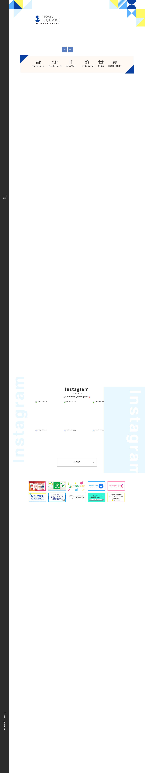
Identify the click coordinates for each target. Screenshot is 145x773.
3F (49, 339)
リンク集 (70, 588)
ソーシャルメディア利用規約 (69, 593)
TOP (5, 715)
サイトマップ (57, 588)
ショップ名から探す (104, 324)
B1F (49, 342)
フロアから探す (49, 323)
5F (96, 339)
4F (40, 339)
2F (58, 339)
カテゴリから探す (76, 324)
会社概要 (99, 588)
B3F (87, 359)
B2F (77, 359)
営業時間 (4, 727)
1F (40, 342)
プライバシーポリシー (84, 588)
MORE (101, 149)
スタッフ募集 (88, 593)
